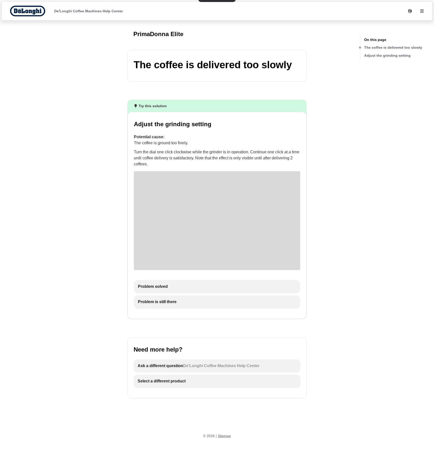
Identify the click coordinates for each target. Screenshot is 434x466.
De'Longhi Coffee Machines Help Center (88, 11)
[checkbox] (217, 286)
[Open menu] (422, 11)
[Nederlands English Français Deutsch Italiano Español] (410, 11)
